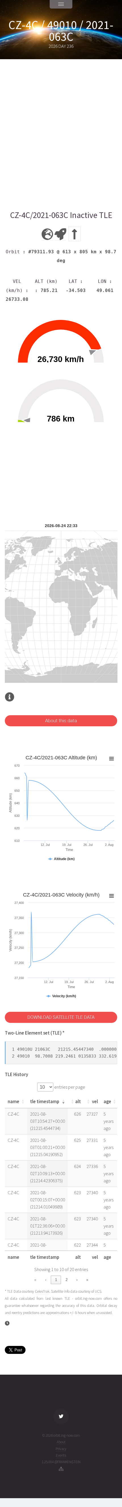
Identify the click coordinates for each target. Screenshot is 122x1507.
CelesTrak (42, 1291)
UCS (98, 1291)
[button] (22, 1101)
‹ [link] (45, 1280)
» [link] (87, 1280)
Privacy (61, 1448)
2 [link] (67, 1280)
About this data (61, 720)
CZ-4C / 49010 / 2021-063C (61, 30)
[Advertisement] (61, 134)
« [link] (35, 1280)
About (61, 1442)
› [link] (76, 1280)
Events (61, 1455)
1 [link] (56, 1280)
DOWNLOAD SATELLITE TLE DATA (61, 1017)
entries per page (69, 1087)
